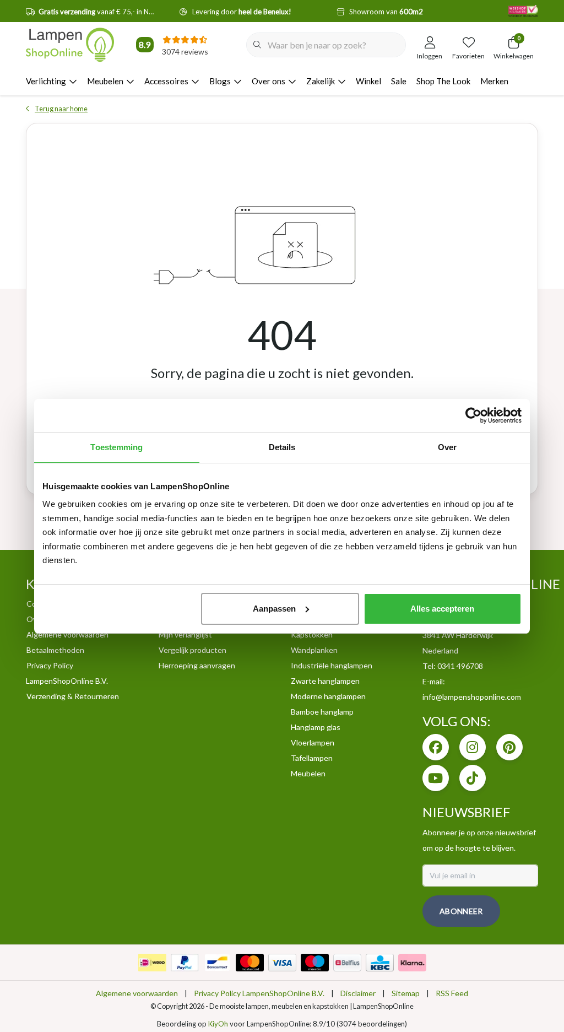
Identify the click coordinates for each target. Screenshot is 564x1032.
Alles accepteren (442, 608)
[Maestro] (315, 962)
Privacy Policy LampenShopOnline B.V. (259, 993)
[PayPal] (185, 962)
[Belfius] (347, 962)
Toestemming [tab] (116, 447)
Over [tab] (447, 447)
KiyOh (218, 1023)
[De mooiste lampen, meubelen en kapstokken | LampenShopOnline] (70, 44)
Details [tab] (282, 447)
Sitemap (406, 993)
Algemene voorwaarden (137, 993)
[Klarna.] (412, 962)
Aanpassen (274, 608)
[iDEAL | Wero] (152, 962)
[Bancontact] (217, 962)
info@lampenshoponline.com (471, 696)
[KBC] (380, 962)
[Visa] (282, 962)
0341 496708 (460, 666)
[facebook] (435, 747)
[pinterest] (509, 747)
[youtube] (435, 778)
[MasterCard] (250, 962)
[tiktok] (472, 778)
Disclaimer (358, 993)
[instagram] (472, 747)
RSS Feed (452, 993)
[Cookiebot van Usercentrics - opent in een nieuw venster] (473, 415)
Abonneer (461, 911)
